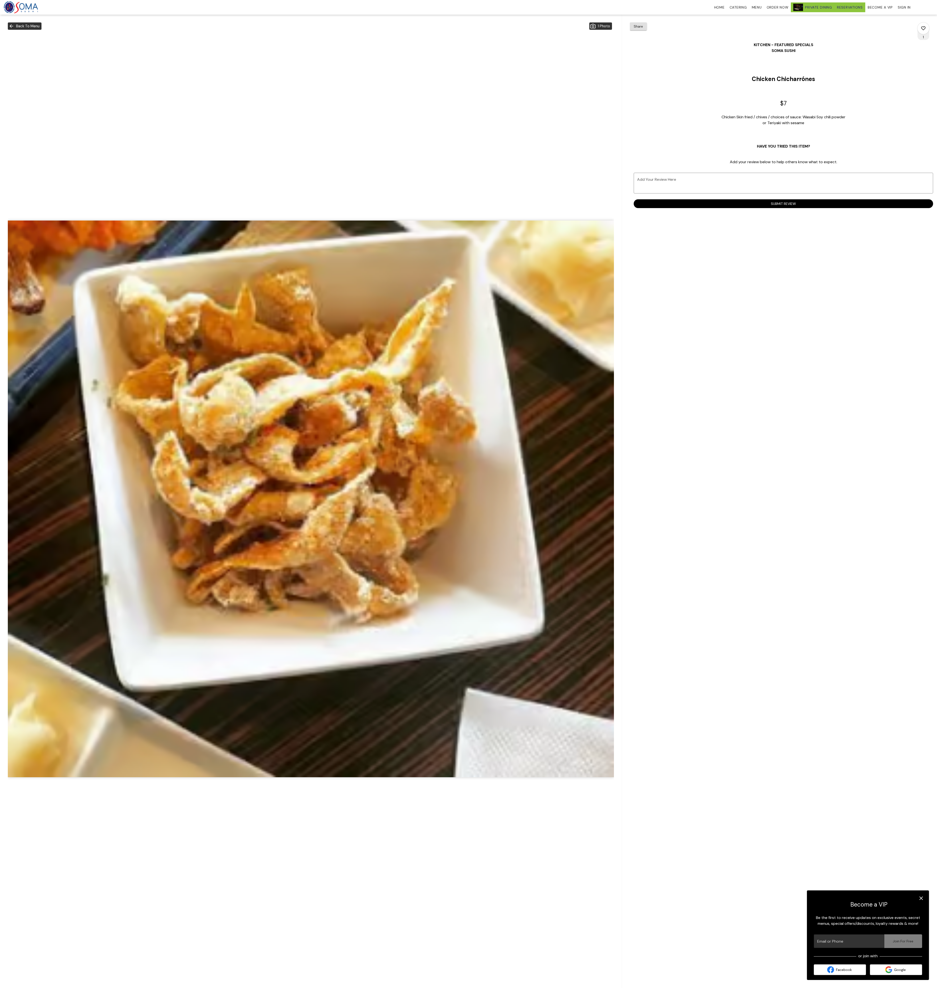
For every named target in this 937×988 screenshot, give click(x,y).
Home (719, 7)
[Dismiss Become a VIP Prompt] (921, 898)
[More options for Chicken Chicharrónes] (923, 28)
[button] (24, 26)
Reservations (850, 7)
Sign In (904, 7)
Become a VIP (880, 7)
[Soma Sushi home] (26, 7)
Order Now (778, 7)
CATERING (738, 7)
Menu (757, 7)
